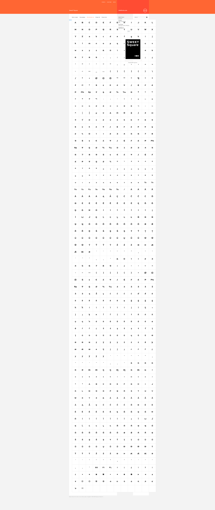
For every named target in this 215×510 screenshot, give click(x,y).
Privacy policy (84, 496)
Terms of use (78, 496)
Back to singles (75, 17)
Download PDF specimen (132, 62)
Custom (109, 2)
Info (114, 2)
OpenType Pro (121, 28)
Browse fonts (104, 17)
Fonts (103, 2)
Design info (98, 17)
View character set (90, 17)
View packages (82, 17)
